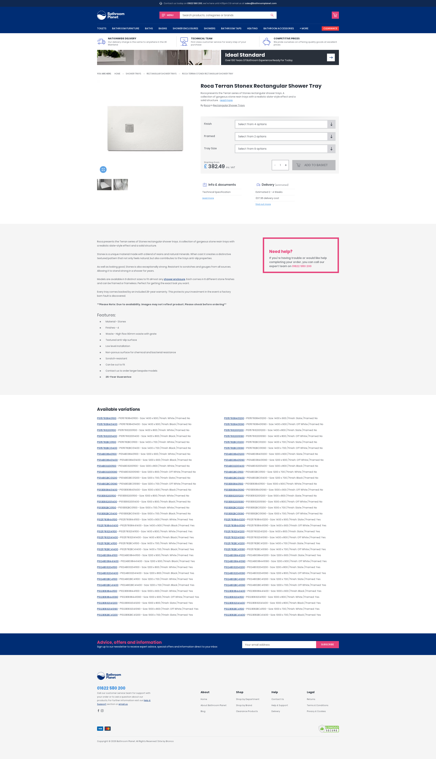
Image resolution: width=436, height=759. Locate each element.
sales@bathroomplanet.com (261, 3)
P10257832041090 (234, 537)
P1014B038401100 (107, 454)
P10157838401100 (106, 418)
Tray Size (210, 148)
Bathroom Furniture (125, 28)
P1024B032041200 (234, 567)
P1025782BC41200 (234, 543)
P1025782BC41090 (234, 549)
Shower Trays (133, 73)
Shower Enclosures (185, 28)
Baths (149, 28)
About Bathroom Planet (214, 705)
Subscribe (327, 644)
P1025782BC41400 (107, 549)
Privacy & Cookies (316, 711)
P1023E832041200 (107, 603)
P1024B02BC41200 (234, 579)
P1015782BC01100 (106, 442)
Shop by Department (247, 699)
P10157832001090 (234, 436)
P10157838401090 (234, 424)
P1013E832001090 (234, 501)
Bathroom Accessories (278, 28)
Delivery (275, 711)
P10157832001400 (107, 436)
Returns (311, 699)
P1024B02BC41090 (234, 585)
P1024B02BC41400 (107, 585)
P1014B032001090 (107, 472)
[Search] (272, 15)
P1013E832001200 (234, 495)
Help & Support (279, 705)
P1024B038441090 (234, 561)
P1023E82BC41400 (234, 615)
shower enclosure (174, 279)
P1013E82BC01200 (234, 507)
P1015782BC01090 (234, 448)
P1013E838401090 (234, 489)
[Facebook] (98, 711)
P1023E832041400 (234, 603)
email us (123, 704)
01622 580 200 (194, 3)
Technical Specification (216, 192)
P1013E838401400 (107, 489)
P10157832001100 (106, 430)
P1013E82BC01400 (107, 513)
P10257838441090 (234, 525)
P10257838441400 (107, 525)
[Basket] (335, 15)
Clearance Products (247, 711)
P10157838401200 (234, 418)
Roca (207, 105)
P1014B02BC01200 (107, 478)
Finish (208, 124)
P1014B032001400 (234, 466)
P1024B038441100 (107, 555)
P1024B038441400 (108, 561)
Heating (252, 28)
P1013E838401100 (233, 483)
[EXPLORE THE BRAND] (331, 57)
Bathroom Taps (231, 28)
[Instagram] (102, 711)
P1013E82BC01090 (234, 513)
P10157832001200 (234, 430)
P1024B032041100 (107, 567)
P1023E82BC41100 (234, 609)
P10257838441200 (234, 519)
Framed (209, 136)
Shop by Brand (244, 705)
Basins (163, 28)
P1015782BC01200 (234, 442)
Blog (203, 711)
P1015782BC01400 (107, 448)
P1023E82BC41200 (107, 615)
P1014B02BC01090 (107, 483)
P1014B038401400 (107, 460)
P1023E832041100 (234, 597)
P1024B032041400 (107, 573)
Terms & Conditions (317, 705)
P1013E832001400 (107, 501)
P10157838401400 (107, 424)
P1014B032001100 (106, 466)
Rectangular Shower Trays (162, 73)
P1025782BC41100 (107, 543)
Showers (209, 28)
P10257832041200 (234, 531)
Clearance (330, 28)
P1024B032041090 (234, 573)
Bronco (170, 741)
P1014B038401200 (234, 454)
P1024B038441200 (234, 555)
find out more (263, 204)
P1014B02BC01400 (234, 478)
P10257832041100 (107, 531)
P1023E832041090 (107, 609)
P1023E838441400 (234, 591)
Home (117, 73)
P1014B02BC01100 (234, 472)
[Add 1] (286, 165)
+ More (304, 28)
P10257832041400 (107, 537)
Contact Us (277, 699)
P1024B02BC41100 (107, 579)
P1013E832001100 (106, 495)
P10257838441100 (107, 519)
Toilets (101, 28)
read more (226, 100)
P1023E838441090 (107, 597)
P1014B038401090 (234, 460)
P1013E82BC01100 (106, 507)
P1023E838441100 (107, 591)
